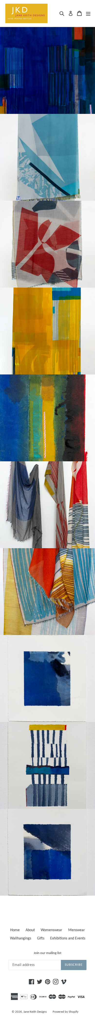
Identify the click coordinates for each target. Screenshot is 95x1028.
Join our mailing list (47, 953)
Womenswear (51, 930)
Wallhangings (20, 938)
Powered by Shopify (65, 1011)
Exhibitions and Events (67, 938)
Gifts (40, 938)
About (30, 930)
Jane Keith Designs (35, 1011)
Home (15, 930)
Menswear (76, 930)
